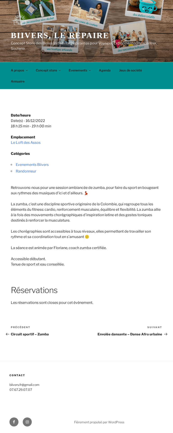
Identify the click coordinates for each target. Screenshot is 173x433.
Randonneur (26, 171)
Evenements (78, 70)
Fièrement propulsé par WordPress (99, 422)
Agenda (105, 70)
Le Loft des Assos (26, 142)
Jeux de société (130, 70)
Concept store (46, 70)
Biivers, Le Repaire (60, 35)
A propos (17, 70)
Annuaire (18, 81)
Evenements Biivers (32, 165)
